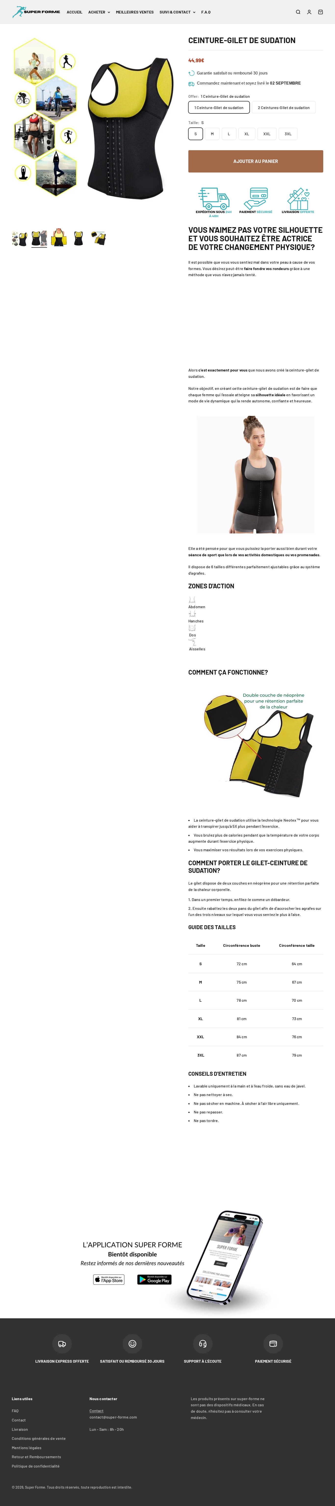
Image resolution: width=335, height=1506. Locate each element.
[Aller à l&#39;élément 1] (19, 239)
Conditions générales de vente (39, 1438)
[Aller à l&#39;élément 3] (59, 238)
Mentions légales (27, 1447)
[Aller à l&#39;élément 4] (78, 239)
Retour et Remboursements (36, 1456)
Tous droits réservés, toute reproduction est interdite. (89, 1487)
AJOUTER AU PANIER (255, 161)
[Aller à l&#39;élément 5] (98, 239)
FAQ (15, 1410)
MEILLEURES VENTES (135, 12)
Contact (19, 1420)
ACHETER (96, 12)
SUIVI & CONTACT (175, 12)
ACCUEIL (74, 12)
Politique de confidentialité (36, 1466)
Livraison (20, 1429)
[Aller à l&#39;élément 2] (39, 239)
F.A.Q (205, 12)
